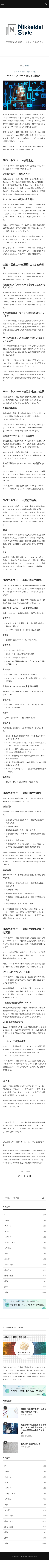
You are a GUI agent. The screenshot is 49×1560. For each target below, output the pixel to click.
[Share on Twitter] (24, 1176)
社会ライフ (25, 1270)
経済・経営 (26, 72)
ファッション (25, 1242)
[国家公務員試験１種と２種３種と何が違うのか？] (10, 1413)
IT (25, 1215)
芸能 (25, 1281)
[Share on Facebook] (21, 1176)
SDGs (25, 1220)
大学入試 (25, 1248)
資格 (34, 72)
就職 (25, 1253)
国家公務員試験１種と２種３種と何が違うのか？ (33, 1410)
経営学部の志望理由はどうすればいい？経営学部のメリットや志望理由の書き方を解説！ (33, 1428)
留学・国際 (25, 1264)
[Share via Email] (30, 1176)
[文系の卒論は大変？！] (10, 1447)
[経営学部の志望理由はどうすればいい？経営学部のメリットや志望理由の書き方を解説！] (10, 1428)
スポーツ (25, 1226)
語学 (25, 1286)
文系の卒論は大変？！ (31, 1444)
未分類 (25, 1259)
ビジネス (16, 72)
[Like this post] (19, 1176)
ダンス (25, 1231)
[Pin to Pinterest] (27, 1176)
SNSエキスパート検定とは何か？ (24, 75)
